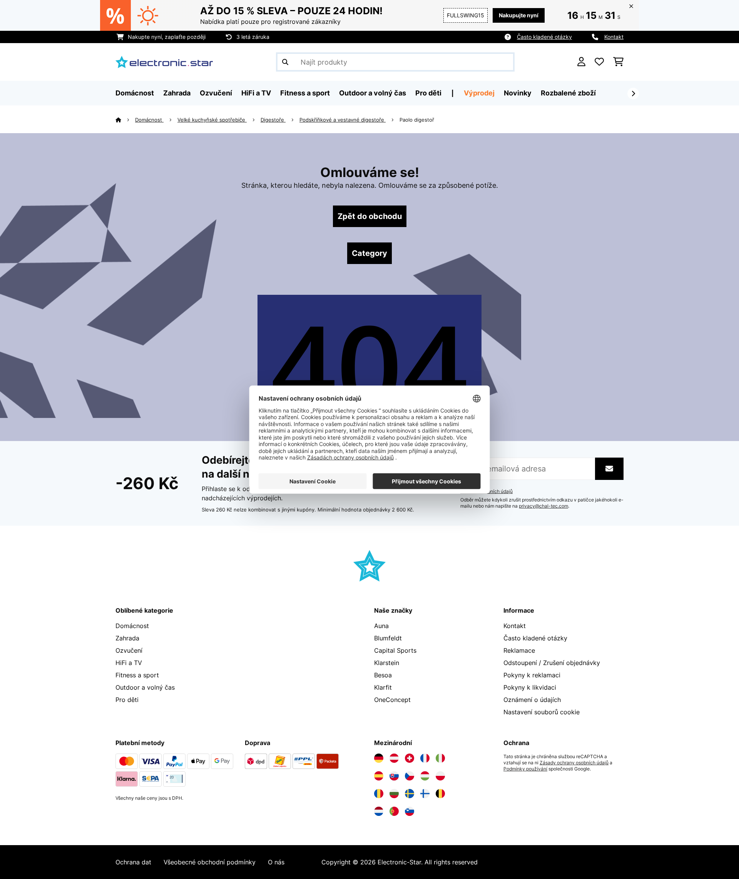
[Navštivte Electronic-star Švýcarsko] (409, 758)
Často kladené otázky (544, 36)
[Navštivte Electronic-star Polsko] (440, 775)
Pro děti (127, 700)
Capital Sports (395, 650)
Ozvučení (128, 650)
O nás (276, 862)
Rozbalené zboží (568, 93)
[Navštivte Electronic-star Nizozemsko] (378, 811)
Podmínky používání (525, 769)
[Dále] (633, 93)
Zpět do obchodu (370, 216)
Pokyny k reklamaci (531, 675)
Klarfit (383, 687)
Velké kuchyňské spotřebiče (212, 120)
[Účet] (581, 62)
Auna (381, 626)
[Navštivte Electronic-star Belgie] (440, 793)
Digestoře (273, 120)
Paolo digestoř (417, 120)
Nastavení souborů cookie (541, 712)
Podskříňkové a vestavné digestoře (342, 120)
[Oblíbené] (599, 62)
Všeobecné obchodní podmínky (210, 862)
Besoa (383, 675)
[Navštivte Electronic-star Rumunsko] (378, 793)
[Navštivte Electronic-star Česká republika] (409, 775)
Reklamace (519, 650)
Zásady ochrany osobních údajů (574, 762)
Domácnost (149, 120)
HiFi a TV (128, 663)
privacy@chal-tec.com (543, 506)
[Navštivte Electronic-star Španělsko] (378, 775)
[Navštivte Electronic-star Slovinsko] (409, 811)
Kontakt (614, 36)
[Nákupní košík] (618, 62)
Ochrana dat (133, 862)
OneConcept (392, 700)
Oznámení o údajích (532, 700)
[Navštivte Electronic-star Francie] (425, 758)
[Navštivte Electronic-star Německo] (378, 758)
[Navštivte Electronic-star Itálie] (440, 758)
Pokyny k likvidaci (529, 687)
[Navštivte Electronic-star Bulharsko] (394, 793)
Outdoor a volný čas (145, 687)
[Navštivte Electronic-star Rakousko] (394, 758)
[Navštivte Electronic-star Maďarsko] (425, 775)
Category (369, 253)
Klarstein (386, 663)
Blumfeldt (388, 638)
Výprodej (479, 93)
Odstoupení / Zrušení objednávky (551, 663)
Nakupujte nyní (518, 15)
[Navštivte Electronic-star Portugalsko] (394, 811)
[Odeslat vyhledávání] (285, 62)
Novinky (518, 93)
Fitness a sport (137, 675)
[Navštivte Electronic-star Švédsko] (409, 793)
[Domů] (125, 120)
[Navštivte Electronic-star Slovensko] (394, 775)
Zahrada (127, 638)
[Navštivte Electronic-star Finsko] (425, 793)
